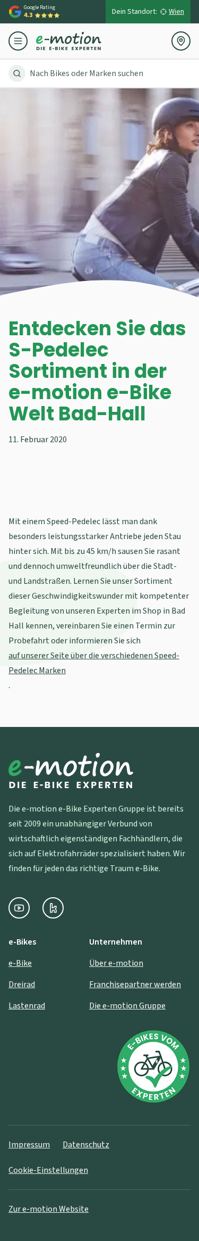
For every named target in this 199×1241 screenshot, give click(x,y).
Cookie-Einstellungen (48, 1170)
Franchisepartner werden (135, 984)
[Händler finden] (181, 41)
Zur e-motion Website (48, 1209)
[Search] (16, 73)
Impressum (29, 1145)
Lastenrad (26, 1006)
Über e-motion (116, 963)
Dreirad (21, 984)
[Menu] (22, 41)
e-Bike (20, 963)
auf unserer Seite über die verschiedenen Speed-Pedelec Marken (93, 663)
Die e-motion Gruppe (127, 1006)
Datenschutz (86, 1145)
